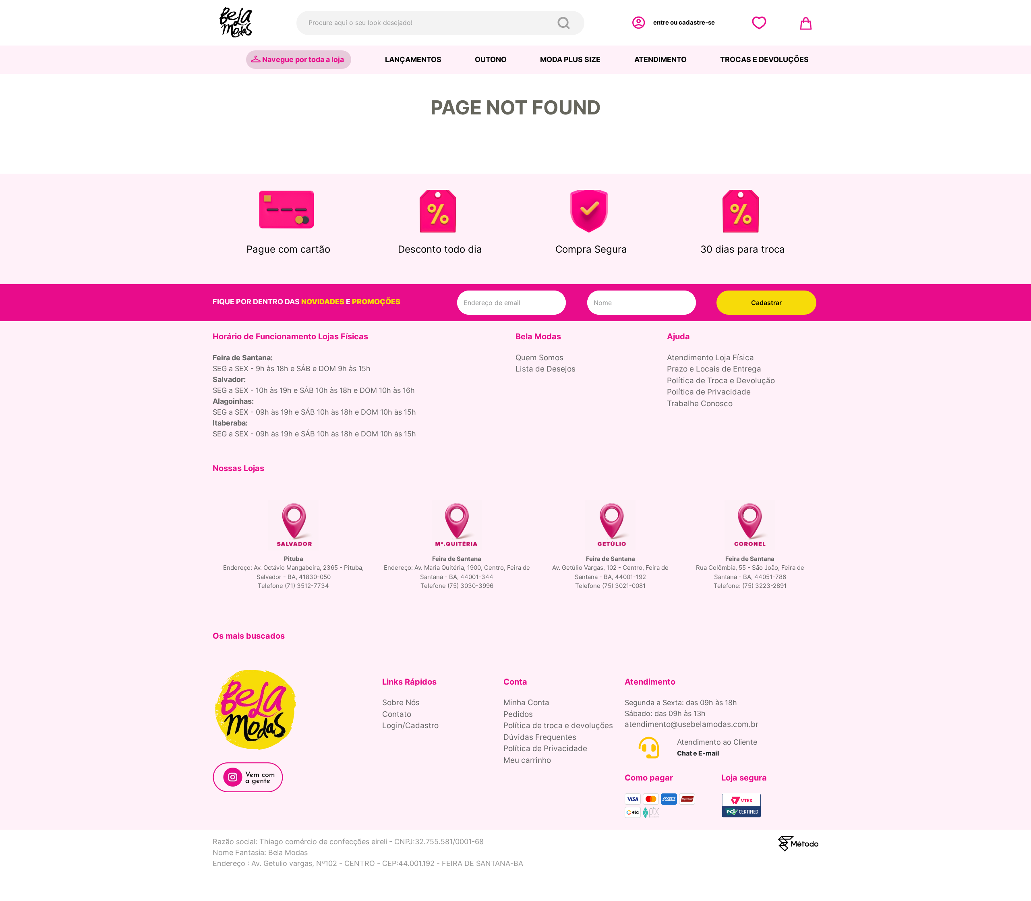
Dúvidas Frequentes (539, 737)
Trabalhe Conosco (700, 403)
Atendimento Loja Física (710, 357)
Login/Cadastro (410, 725)
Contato (396, 714)
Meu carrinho (527, 760)
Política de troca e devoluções (558, 725)
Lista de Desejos (546, 369)
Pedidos (518, 714)
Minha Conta (526, 702)
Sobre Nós (401, 702)
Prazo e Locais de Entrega (714, 369)
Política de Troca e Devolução (721, 380)
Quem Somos (539, 357)
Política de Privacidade (709, 392)
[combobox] (440, 23)
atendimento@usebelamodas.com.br (691, 724)
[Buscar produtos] (565, 23)
